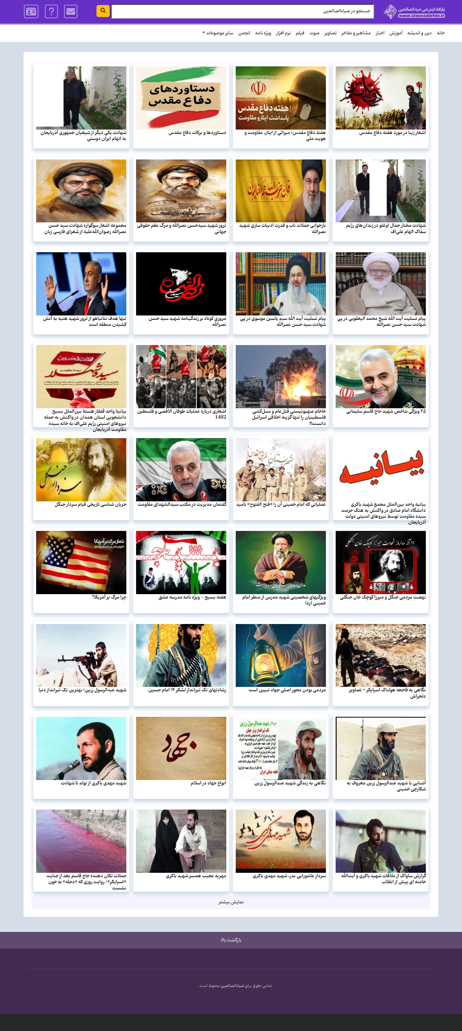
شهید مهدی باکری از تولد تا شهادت (93, 783)
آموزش (395, 33)
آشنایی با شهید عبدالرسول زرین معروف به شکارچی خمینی (386, 786)
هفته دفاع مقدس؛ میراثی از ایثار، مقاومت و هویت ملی (285, 135)
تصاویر (331, 33)
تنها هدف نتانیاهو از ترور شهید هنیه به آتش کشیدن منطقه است (84, 321)
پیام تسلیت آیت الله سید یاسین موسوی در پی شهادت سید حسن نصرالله (283, 321)
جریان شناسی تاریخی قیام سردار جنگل (90, 504)
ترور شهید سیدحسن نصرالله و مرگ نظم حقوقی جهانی (181, 228)
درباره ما (51, 12)
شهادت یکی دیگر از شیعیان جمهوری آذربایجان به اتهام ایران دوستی (83, 135)
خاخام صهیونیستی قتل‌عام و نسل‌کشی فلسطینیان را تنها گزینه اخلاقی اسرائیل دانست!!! (289, 417)
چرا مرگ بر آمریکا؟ (109, 597)
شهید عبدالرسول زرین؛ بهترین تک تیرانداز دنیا (82, 690)
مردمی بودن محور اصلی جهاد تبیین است (287, 690)
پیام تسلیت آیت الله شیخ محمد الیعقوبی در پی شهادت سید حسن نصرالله (381, 321)
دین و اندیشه (419, 33)
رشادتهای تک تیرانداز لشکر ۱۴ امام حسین (187, 690)
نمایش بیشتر (231, 902)
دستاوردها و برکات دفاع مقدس (197, 133)
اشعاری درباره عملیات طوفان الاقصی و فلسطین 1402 (181, 414)
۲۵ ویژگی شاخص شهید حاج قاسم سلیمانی (386, 411)
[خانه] (414, 12)
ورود (31, 12)
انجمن (244, 33)
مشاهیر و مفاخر (356, 33)
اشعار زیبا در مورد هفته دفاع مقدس (392, 133)
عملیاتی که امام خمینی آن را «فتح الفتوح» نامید (281, 504)
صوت (315, 33)
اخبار (380, 33)
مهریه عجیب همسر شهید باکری (196, 876)
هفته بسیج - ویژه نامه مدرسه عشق (192, 597)
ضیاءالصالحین (232, 986)
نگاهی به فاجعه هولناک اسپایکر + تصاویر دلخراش (387, 693)
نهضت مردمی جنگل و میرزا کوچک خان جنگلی (383, 597)
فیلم (300, 33)
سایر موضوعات (219, 33)
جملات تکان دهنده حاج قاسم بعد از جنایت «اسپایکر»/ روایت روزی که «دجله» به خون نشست (86, 882)
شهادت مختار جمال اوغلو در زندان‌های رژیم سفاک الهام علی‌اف (386, 228)
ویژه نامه (263, 33)
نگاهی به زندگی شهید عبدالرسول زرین (290, 783)
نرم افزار (283, 33)
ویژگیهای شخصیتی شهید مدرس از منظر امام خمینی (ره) (284, 600)
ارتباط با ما (70, 12)
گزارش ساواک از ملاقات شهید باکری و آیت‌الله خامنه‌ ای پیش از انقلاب (383, 879)
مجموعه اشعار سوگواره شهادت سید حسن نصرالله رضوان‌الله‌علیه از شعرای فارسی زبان (85, 228)
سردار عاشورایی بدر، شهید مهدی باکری (289, 876)
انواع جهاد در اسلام (208, 783)
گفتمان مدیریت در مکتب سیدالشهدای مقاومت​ (182, 504)
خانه (441, 33)
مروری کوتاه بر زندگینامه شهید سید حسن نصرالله (187, 321)
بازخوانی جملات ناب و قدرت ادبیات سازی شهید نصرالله (282, 228)
